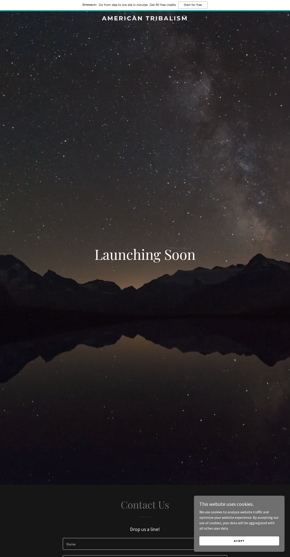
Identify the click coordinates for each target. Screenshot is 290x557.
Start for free (193, 5)
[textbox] (145, 544)
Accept (239, 541)
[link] (145, 19)
